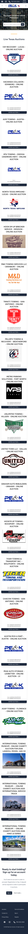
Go (22, 24)
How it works (18, 893)
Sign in (16, 913)
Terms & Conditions (19, 909)
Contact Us (4, 913)
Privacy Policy (5, 917)
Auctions (4, 909)
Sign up (9, 893)
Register (17, 917)
